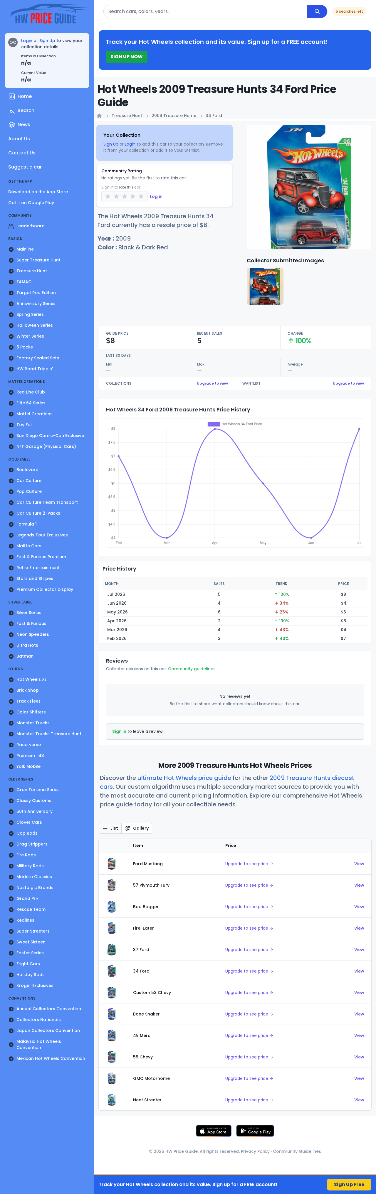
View (359, 864)
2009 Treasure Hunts (174, 116)
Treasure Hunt (127, 116)
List (114, 828)
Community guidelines (192, 669)
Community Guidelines (297, 1151)
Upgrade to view (212, 383)
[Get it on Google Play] (255, 1131)
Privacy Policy (255, 1151)
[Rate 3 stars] (124, 197)
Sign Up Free (349, 1184)
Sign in (119, 731)
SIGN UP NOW (126, 56)
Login (26, 41)
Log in (156, 196)
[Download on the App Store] (213, 1131)
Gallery (141, 828)
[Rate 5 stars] (141, 197)
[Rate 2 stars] (116, 197)
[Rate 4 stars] (133, 197)
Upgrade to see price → (249, 864)
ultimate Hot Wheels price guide (184, 778)
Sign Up (47, 41)
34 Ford (214, 116)
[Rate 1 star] (108, 197)
